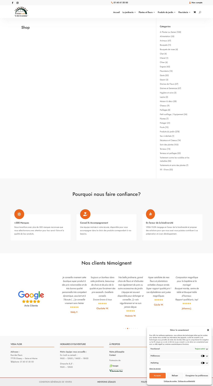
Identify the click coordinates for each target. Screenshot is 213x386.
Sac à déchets (165, 136)
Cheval (163, 58)
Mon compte (197, 2)
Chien (162, 62)
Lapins (162, 97)
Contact (112, 355)
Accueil (116, 12)
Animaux (163, 40)
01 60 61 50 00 (121, 2)
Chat (162, 53)
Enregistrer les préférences (197, 375)
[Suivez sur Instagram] (17, 3)
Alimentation (165, 36)
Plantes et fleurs (146, 12)
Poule (162, 127)
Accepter (157, 375)
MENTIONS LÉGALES (106, 381)
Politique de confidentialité (186, 381)
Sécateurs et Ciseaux (168, 140)
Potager (163, 123)
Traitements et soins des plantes (173, 165)
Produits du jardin (167, 131)
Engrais (163, 66)
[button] (208, 330)
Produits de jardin (165, 12)
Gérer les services (155, 369)
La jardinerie (128, 12)
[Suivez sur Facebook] (13, 3)
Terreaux (163, 148)
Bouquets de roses (167, 49)
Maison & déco (166, 101)
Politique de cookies (170, 381)
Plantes (163, 118)
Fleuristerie (183, 12)
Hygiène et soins (166, 92)
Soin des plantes (166, 144)
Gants (162, 75)
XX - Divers (164, 169)
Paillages (163, 109)
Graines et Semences (168, 88)
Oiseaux (163, 105)
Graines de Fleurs (167, 84)
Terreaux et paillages (168, 153)
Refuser (175, 375)
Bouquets (163, 45)
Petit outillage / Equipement (171, 114)
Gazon (162, 79)
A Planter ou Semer (168, 32)
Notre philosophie (116, 351)
